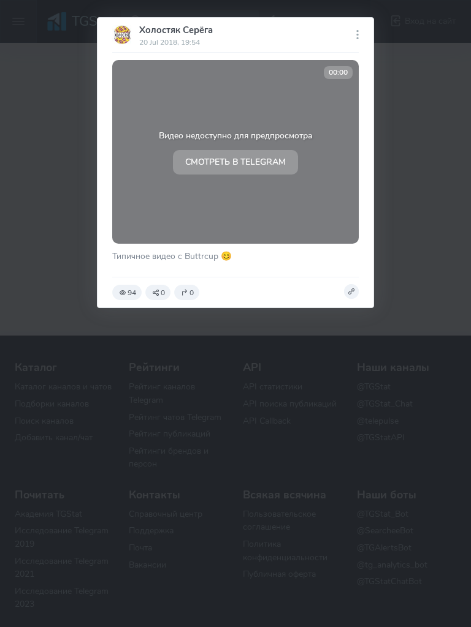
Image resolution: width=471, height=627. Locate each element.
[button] (351, 291)
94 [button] (132, 293)
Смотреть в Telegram (235, 162)
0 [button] (163, 293)
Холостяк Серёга (176, 30)
